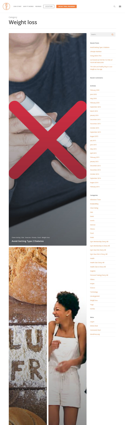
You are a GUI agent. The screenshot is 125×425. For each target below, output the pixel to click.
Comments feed (95, 330)
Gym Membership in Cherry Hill (100, 246)
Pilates (92, 279)
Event (92, 216)
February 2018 (94, 103)
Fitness (34, 237)
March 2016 (94, 111)
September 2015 (95, 132)
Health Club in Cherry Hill (98, 267)
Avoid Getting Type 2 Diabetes (99, 47)
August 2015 (94, 136)
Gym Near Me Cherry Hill (98, 250)
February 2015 (94, 157)
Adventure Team (95, 199)
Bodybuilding (94, 204)
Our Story (17, 6)
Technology (94, 292)
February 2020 (94, 90)
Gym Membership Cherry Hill (99, 241)
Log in (92, 322)
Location (48, 6)
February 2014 (94, 187)
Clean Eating (16, 237)
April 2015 (93, 153)
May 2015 (93, 149)
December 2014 (95, 166)
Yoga (91, 304)
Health (92, 258)
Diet (22, 237)
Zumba (92, 309)
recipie (92, 283)
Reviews (38, 6)
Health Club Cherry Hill (97, 262)
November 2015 (95, 124)
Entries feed (94, 326)
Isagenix (92, 271)
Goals (92, 237)
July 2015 (93, 140)
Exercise (28, 237)
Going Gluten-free (95, 56)
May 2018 (93, 98)
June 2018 (93, 94)
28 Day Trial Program (66, 6)
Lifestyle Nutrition (95, 51)
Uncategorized (94, 296)
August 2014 (94, 182)
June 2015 (93, 145)
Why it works (28, 6)
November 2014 (95, 170)
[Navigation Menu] (120, 6)
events (92, 220)
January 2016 (94, 115)
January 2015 (94, 161)
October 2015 (94, 128)
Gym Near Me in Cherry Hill (98, 254)
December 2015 (95, 119)
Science (92, 288)
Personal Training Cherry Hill (99, 275)
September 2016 (95, 107)
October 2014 (94, 174)
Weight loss (46, 237)
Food (39, 237)
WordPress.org (95, 334)
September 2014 (95, 178)
